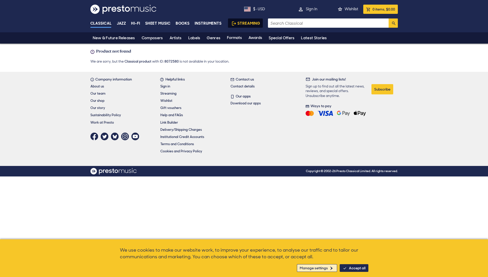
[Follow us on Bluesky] (116, 136)
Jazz (121, 23)
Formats (234, 37)
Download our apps (246, 103)
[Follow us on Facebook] (95, 136)
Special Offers (281, 38)
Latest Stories (314, 38)
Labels (194, 38)
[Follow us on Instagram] (126, 136)
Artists (176, 38)
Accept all (357, 268)
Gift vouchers (170, 108)
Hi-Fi (135, 23)
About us (97, 86)
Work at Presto (102, 122)
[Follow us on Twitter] (106, 136)
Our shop (97, 100)
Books (183, 23)
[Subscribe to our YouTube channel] (136, 136)
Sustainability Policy (105, 115)
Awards (255, 37)
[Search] (393, 23)
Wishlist (351, 9)
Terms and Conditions (177, 144)
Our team (98, 93)
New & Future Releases (114, 38)
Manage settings (314, 268)
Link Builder (169, 122)
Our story (97, 108)
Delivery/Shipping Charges (181, 129)
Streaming (248, 23)
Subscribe (382, 89)
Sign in (311, 9)
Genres (213, 38)
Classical (101, 23)
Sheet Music (158, 23)
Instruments (208, 23)
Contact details (243, 86)
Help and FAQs (171, 115)
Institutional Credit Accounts (182, 137)
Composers (152, 38)
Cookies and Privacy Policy (181, 151)
